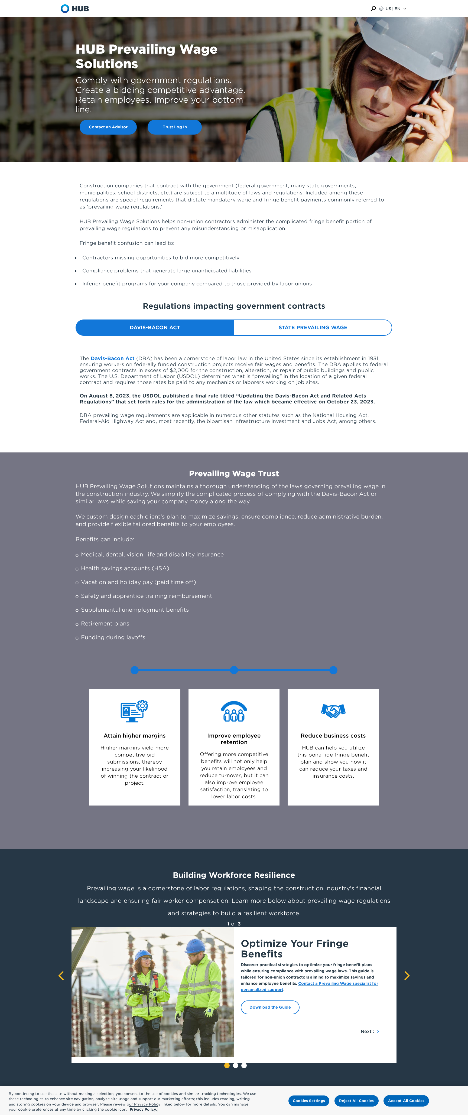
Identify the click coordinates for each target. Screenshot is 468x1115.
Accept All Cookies (406, 1101)
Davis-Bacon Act (113, 358)
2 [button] (235, 1065)
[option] (234, 992)
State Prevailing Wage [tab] (313, 327)
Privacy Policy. (143, 1109)
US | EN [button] (393, 8)
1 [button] (227, 1065)
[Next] (407, 977)
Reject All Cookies (356, 1101)
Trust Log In (175, 127)
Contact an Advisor (108, 127)
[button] (373, 9)
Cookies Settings (309, 1101)
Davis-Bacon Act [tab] (155, 327)
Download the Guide (270, 1007)
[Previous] (61, 977)
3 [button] (244, 1065)
